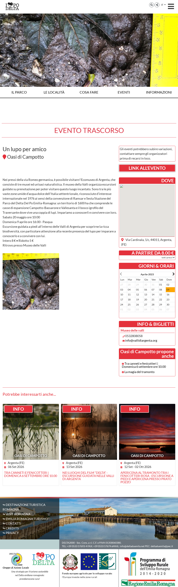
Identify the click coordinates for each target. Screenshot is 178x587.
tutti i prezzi (167, 257)
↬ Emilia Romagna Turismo (25, 519)
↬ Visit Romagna (16, 514)
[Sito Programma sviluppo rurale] (148, 564)
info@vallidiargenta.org (141, 340)
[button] (151, 4)
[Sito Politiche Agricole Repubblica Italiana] (70, 562)
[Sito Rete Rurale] (107, 561)
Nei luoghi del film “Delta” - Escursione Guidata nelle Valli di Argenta (88, 475)
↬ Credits (11, 528)
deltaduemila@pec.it (162, 546)
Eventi (124, 92)
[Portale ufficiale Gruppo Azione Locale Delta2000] (16, 560)
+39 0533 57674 (102, 546)
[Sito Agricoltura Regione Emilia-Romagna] (148, 583)
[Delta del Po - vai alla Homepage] (12, 6)
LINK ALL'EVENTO (147, 168)
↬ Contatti (12, 523)
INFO (18, 409)
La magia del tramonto (139, 371)
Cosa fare (89, 92)
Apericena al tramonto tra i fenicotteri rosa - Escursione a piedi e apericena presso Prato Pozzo (146, 477)
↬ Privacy (11, 533)
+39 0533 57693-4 (77, 546)
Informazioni (159, 92)
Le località (54, 92)
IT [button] (162, 4)
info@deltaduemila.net (132, 546)
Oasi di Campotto (30, 456)
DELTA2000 (68, 542)
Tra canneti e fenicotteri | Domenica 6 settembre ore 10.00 (144, 365)
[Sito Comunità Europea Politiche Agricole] (89, 561)
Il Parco (19, 92)
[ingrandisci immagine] (31, 281)
